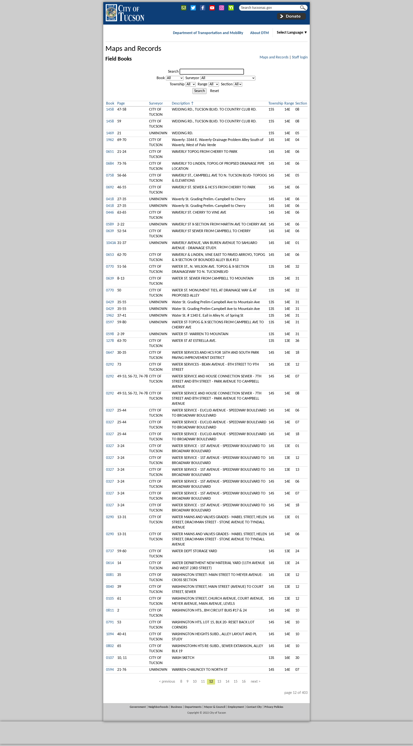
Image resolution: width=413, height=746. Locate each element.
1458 (110, 109)
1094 (110, 634)
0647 (110, 353)
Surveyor (192, 78)
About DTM (259, 33)
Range (202, 84)
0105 (110, 599)
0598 (110, 334)
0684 (110, 164)
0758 (110, 175)
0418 (110, 199)
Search (173, 72)
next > (255, 681)
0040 (110, 587)
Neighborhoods (158, 707)
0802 (110, 646)
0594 (110, 670)
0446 (110, 212)
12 (211, 681)
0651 (110, 152)
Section (227, 84)
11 (203, 681)
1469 (110, 133)
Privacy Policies (273, 707)
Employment (236, 707)
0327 (110, 410)
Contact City (254, 707)
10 (195, 681)
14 (227, 681)
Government (138, 707)
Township (177, 84)
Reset (214, 91)
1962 (110, 140)
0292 (110, 364)
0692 (110, 187)
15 (235, 681)
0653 (110, 255)
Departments (193, 707)
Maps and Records (133, 49)
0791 (110, 622)
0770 (110, 267)
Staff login (300, 57)
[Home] (124, 12)
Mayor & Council (214, 707)
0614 (110, 563)
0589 (110, 224)
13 (219, 681)
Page (121, 103)
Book (161, 78)
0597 (110, 322)
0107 (110, 658)
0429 (110, 302)
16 (244, 681)
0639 (110, 231)
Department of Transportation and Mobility (208, 33)
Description (181, 103)
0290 (110, 517)
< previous (167, 681)
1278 (110, 341)
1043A (111, 243)
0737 (110, 551)
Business (176, 707)
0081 (110, 575)
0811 (110, 610)
